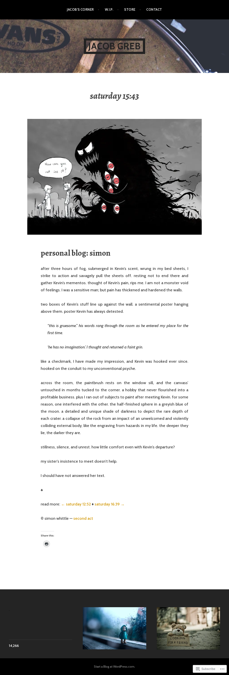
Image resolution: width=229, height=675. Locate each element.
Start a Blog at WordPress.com (114, 667)
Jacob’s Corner (80, 10)
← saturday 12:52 (76, 504)
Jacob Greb (114, 46)
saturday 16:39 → (110, 504)
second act (83, 518)
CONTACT (154, 10)
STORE (129, 10)
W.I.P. (109, 10)
